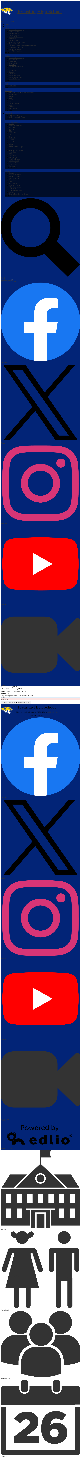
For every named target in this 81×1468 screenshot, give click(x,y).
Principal (11, 173)
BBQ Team (12, 127)
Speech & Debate (14, 159)
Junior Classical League (16, 147)
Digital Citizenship (14, 44)
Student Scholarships (15, 77)
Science (11, 106)
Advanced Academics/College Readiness (21, 92)
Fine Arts (11, 124)
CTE (10, 98)
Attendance (12, 38)
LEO (10, 148)
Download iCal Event (26, 695)
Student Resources (14, 75)
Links (10, 68)
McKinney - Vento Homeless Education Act (22, 46)
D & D (11, 134)
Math (10, 105)
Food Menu (12, 65)
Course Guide (13, 63)
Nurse (10, 181)
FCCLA (11, 141)
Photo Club (12, 152)
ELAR (11, 99)
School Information (15, 187)
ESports (11, 139)
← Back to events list (8, 702)
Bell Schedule (13, 59)
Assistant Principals (15, 174)
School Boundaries (15, 49)
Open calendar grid (24, 702)
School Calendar (14, 33)
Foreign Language (14, 103)
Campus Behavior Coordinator (18, 194)
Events (3, 697)
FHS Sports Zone (14, 115)
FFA (10, 143)
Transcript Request (14, 79)
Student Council (14, 161)
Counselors (12, 61)
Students (11, 192)
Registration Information (16, 47)
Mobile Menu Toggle (7, 21)
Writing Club (13, 164)
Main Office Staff (14, 176)
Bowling (11, 129)
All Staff (11, 96)
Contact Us (12, 189)
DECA (11, 136)
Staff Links (12, 86)
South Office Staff (14, 178)
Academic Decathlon (15, 125)
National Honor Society (16, 150)
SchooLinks (12, 73)
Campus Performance (15, 190)
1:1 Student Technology (16, 30)
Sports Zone (4, 699)
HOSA (11, 145)
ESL (10, 101)
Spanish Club (13, 157)
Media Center (13, 70)
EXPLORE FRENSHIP (8, 281)
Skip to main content (7, 1)
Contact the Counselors (16, 37)
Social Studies (13, 108)
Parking (11, 72)
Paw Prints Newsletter (16, 51)
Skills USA (12, 155)
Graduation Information (16, 66)
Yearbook (12, 166)
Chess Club (12, 132)
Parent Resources (14, 35)
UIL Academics (13, 162)
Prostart (11, 154)
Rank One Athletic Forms (17, 42)
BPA (10, 131)
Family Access (13, 40)
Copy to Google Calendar (9, 695)
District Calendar (14, 31)
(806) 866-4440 (53, 712)
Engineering (12, 138)
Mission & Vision (14, 185)
